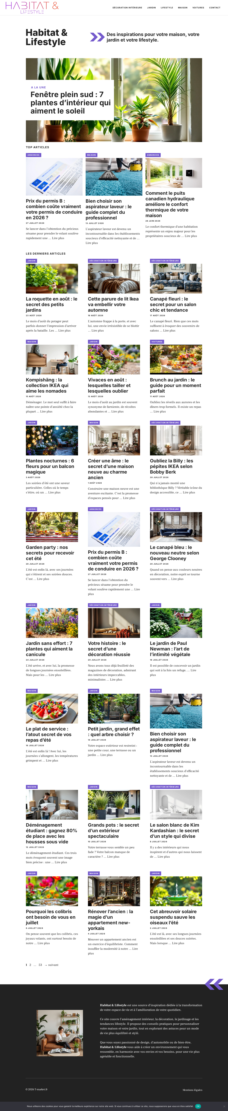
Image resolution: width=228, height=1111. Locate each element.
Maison (183, 7)
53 (40, 965)
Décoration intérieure (127, 7)
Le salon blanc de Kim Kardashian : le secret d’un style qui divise (174, 830)
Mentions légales (192, 1090)
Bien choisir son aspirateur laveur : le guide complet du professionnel (109, 209)
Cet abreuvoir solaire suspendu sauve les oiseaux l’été (173, 917)
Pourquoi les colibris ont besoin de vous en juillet (51, 917)
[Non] (224, 1106)
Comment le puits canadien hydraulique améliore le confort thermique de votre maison (169, 204)
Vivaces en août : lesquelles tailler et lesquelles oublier (109, 385)
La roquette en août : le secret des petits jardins (51, 304)
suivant (51, 965)
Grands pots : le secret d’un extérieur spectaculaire (113, 830)
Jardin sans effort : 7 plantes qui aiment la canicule (49, 648)
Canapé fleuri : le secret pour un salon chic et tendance (173, 304)
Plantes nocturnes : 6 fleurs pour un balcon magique (50, 466)
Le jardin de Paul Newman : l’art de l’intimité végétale (170, 648)
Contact (215, 7)
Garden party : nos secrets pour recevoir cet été (50, 552)
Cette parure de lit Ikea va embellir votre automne (113, 304)
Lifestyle (167, 7)
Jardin (151, 7)
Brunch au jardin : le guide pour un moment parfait (175, 385)
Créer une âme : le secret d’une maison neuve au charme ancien (111, 469)
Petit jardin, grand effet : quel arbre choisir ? (114, 731)
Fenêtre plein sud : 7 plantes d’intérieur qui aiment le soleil (71, 102)
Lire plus (58, 238)
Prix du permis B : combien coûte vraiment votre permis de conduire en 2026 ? (54, 209)
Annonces (33, 155)
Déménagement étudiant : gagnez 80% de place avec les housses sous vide (51, 833)
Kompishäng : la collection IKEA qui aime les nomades (47, 385)
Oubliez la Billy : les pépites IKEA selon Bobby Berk (171, 466)
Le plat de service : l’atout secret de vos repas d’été (49, 734)
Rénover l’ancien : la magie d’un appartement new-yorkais (110, 920)
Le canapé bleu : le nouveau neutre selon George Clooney (174, 552)
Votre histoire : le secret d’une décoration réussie (109, 648)
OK (198, 1106)
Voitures (198, 7)
